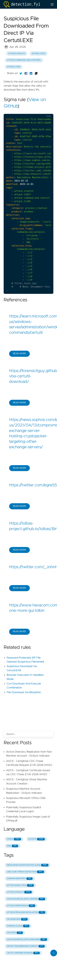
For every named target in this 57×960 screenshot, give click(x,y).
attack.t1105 (13, 67)
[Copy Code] (28, 111)
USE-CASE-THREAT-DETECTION (24, 872)
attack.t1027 (38, 54)
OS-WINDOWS (16, 919)
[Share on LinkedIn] (31, 73)
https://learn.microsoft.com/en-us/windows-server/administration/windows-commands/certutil (28, 324)
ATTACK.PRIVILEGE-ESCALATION (25, 912)
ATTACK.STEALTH (18, 892)
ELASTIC (36, 839)
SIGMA (13, 839)
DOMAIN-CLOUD (17, 926)
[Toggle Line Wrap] (41, 111)
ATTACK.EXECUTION (19, 885)
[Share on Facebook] (26, 73)
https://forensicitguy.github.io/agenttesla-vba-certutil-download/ (28, 376)
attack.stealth (16, 54)
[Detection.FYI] (25, 4)
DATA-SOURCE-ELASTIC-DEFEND (25, 899)
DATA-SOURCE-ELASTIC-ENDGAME (26, 939)
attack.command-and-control (24, 60)
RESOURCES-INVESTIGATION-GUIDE (27, 865)
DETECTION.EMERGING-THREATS (25, 946)
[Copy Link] (36, 73)
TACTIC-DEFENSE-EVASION (22, 953)
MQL (11, 846)
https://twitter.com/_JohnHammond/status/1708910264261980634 (28, 567)
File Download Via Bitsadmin (24, 692)
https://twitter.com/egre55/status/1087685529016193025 (28, 485)
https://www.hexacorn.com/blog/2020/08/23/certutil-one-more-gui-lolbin (28, 608)
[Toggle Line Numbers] (34, 111)
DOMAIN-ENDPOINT (19, 879)
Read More (19, 354)
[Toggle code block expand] (47, 111)
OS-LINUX (14, 933)
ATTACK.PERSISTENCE (20, 906)
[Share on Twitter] (20, 73)
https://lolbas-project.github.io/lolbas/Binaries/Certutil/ (28, 526)
